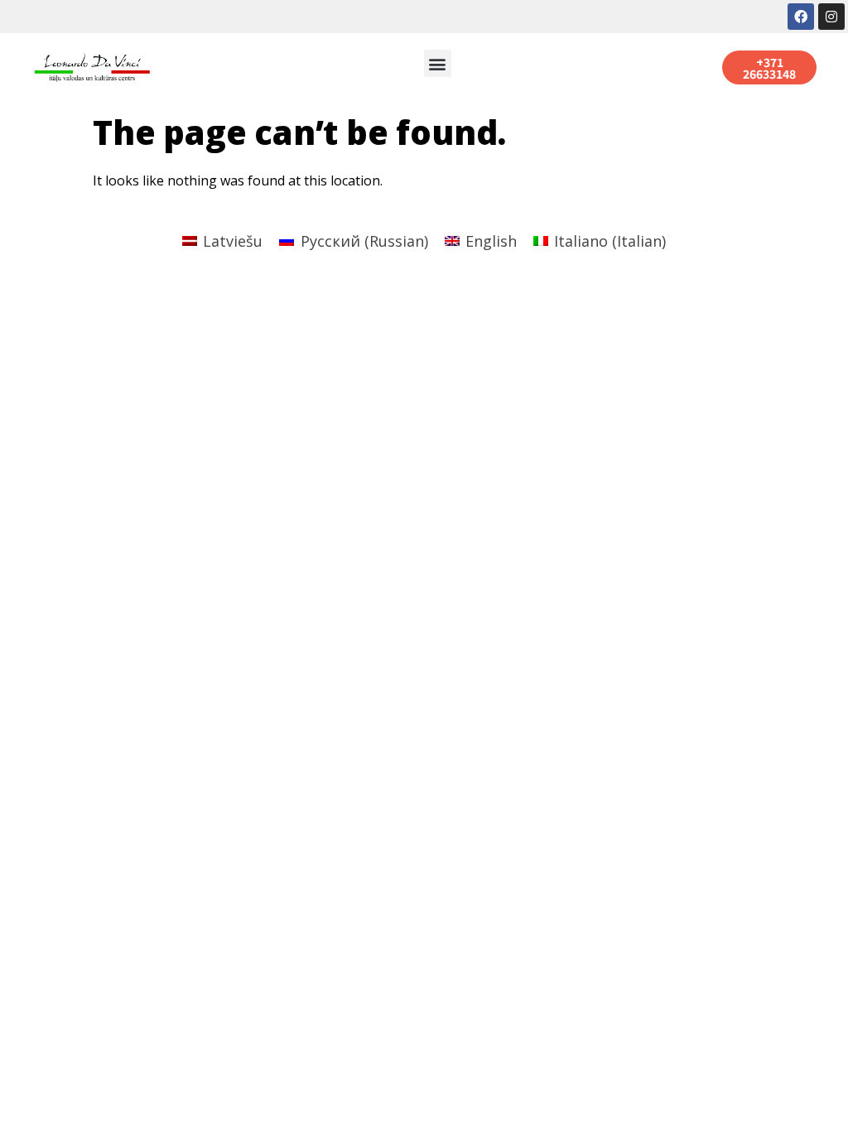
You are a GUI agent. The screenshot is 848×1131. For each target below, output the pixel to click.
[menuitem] (222, 240)
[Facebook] (801, 16)
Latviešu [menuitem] (233, 241)
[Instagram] (831, 16)
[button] (437, 63)
